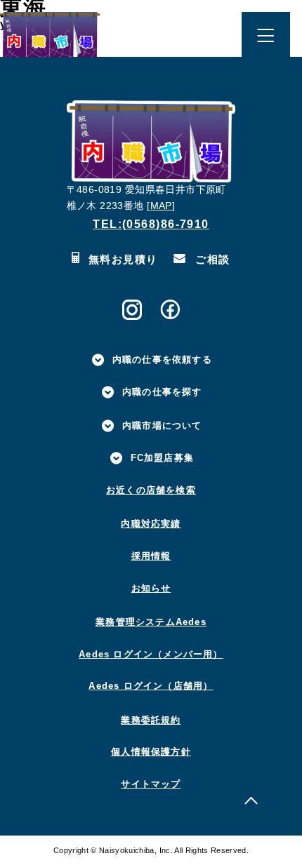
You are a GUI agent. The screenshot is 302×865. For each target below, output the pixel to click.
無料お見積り (121, 259)
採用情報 (151, 556)
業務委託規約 (150, 720)
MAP (161, 206)
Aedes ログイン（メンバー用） (151, 654)
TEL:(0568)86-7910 (151, 223)
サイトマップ (150, 784)
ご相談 (211, 259)
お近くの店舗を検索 (151, 490)
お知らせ (151, 588)
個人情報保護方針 (151, 751)
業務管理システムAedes (151, 622)
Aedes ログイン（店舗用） (150, 685)
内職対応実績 (150, 523)
